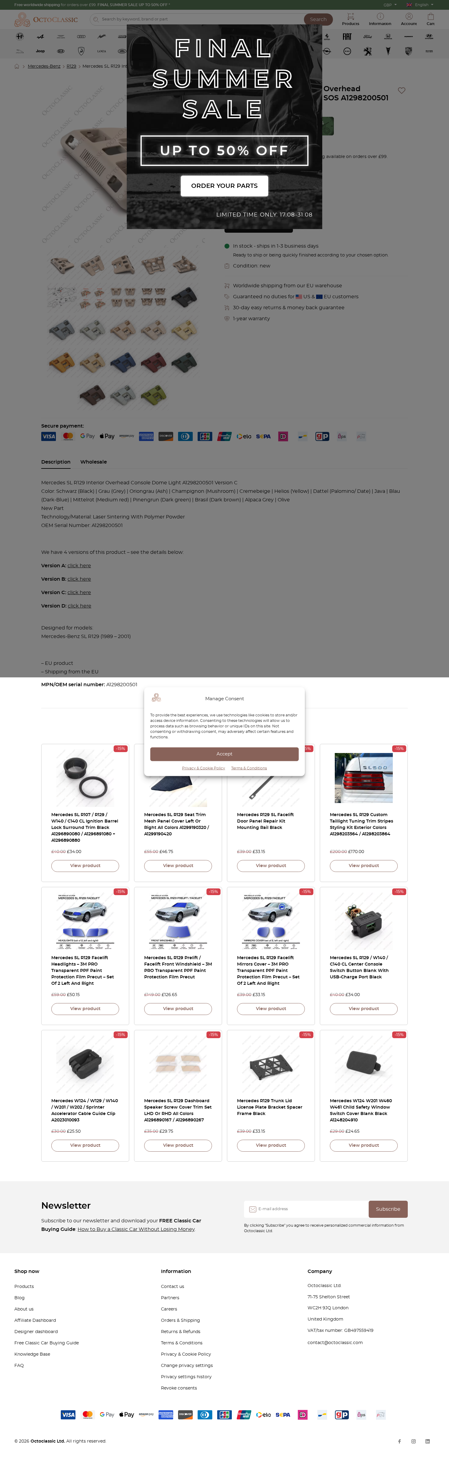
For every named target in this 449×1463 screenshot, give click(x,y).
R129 (71, 66)
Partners (170, 1298)
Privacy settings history (186, 1377)
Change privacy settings (187, 1366)
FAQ (19, 1366)
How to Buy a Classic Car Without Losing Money (136, 1229)
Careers (169, 1309)
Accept (224, 754)
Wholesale (93, 462)
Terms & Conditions (249, 768)
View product (85, 866)
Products (24, 1287)
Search (318, 19)
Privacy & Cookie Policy (203, 768)
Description (56, 462)
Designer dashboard (36, 1332)
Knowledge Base (32, 1354)
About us (24, 1309)
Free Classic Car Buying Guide (46, 1343)
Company (320, 1271)
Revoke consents (179, 1388)
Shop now (26, 1271)
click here (79, 565)
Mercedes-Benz (44, 66)
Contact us (172, 1287)
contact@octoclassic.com (335, 1343)
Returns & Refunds (180, 1332)
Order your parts (224, 186)
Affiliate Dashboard (35, 1320)
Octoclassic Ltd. (48, 1441)
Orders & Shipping (180, 1320)
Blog (19, 1298)
